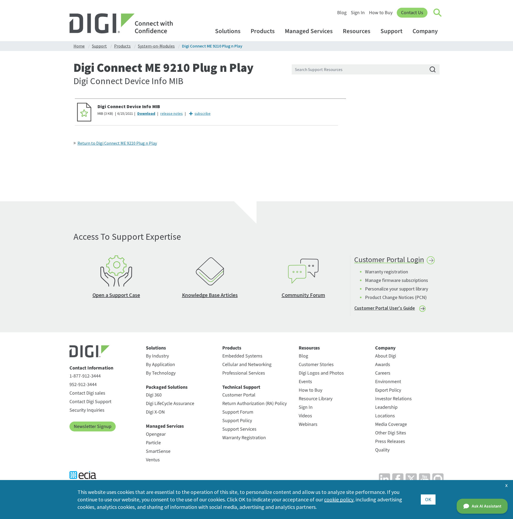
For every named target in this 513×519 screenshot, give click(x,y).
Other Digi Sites (390, 433)
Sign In (358, 12)
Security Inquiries (86, 410)
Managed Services (309, 31)
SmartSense (158, 451)
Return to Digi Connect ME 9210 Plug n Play (117, 143)
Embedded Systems (242, 356)
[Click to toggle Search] (438, 12)
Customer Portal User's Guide (384, 308)
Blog (342, 12)
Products (263, 31)
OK (428, 499)
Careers (382, 373)
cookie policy (338, 499)
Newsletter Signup (92, 426)
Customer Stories (316, 364)
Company (425, 31)
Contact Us (412, 12)
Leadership (386, 407)
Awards (382, 364)
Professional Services (243, 373)
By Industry (157, 356)
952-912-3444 (83, 384)
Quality (382, 450)
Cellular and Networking (246, 364)
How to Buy (380, 12)
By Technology (161, 373)
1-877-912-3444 (85, 376)
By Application (160, 364)
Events (305, 381)
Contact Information (91, 368)
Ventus (153, 460)
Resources (356, 31)
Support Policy (237, 420)
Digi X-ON (155, 412)
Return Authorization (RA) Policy (254, 403)
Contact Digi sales (87, 393)
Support (391, 31)
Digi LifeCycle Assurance (170, 403)
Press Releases (390, 441)
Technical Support (241, 387)
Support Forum (237, 412)
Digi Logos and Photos (321, 373)
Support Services (239, 429)
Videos (305, 415)
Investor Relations (393, 398)
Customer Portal (238, 395)
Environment (388, 381)
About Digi (385, 356)
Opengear (156, 434)
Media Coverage (391, 424)
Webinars (308, 424)
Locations (385, 415)
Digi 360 (154, 395)
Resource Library (315, 398)
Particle (153, 442)
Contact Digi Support (90, 401)
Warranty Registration (244, 437)
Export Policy (388, 390)
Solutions (227, 31)
